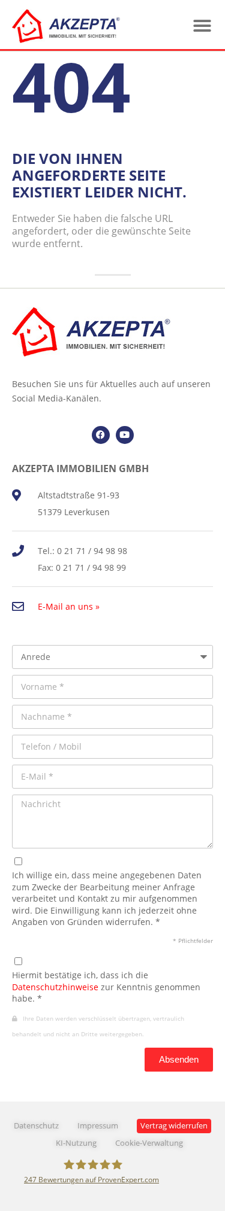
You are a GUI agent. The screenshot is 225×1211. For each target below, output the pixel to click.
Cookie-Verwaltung (149, 1143)
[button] (202, 25)
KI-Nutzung (76, 1143)
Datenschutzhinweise (55, 987)
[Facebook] (101, 435)
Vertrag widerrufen (174, 1126)
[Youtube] (125, 435)
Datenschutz (36, 1126)
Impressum (97, 1126)
